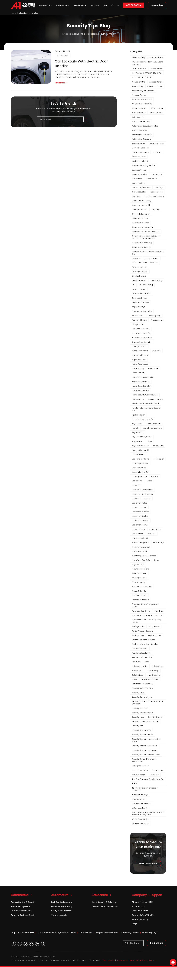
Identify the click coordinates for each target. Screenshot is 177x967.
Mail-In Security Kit (140, 538)
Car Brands (137, 179)
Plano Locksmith (139, 573)
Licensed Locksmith (140, 450)
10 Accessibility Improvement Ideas (147, 57)
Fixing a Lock (137, 324)
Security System (155, 717)
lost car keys (137, 533)
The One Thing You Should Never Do (148, 779)
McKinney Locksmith (141, 547)
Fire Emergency (153, 315)
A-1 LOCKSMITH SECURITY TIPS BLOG (147, 73)
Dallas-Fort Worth (140, 271)
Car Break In (152, 179)
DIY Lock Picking (146, 285)
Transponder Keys (140, 794)
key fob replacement (152, 428)
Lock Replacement (140, 463)
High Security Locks (140, 355)
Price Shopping (138, 582)
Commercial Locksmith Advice (145, 231)
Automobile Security (141, 121)
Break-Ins (157, 152)
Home (13, 13)
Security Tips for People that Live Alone (146, 740)
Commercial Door (140, 218)
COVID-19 (136, 258)
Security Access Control (142, 688)
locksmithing (155, 529)
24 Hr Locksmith (139, 68)
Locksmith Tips (138, 529)
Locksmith (136, 485)
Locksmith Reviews (140, 520)
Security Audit (138, 692)
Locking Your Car (139, 476)
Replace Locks (154, 635)
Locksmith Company (141, 498)
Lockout (154, 476)
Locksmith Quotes (140, 516)
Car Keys (159, 187)
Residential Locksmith (141, 653)
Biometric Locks (157, 143)
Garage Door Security (141, 342)
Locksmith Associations (142, 489)
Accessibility (137, 86)
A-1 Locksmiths (138, 82)
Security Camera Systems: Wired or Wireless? (147, 702)
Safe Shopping (154, 675)
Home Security (138, 373)
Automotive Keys (139, 130)
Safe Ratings (137, 675)
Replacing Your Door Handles (145, 644)
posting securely (139, 577)
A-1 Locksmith (156, 68)
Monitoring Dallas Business (144, 556)
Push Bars (159, 611)
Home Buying (138, 368)
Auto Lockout (62, 55)
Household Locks (155, 399)
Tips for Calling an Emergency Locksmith (145, 789)
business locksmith (140, 161)
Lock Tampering (139, 467)
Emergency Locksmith (142, 311)
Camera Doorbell (140, 174)
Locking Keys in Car (140, 472)
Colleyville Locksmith (141, 214)
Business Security (140, 170)
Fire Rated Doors (139, 320)
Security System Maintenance (145, 721)
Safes (134, 679)
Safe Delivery (157, 666)
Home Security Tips (140, 390)
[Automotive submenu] (68, 5)
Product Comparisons (142, 586)
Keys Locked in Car (140, 445)
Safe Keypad (137, 670)
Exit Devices (137, 315)
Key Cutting (137, 423)
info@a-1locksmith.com (107, 932)
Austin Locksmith (139, 108)
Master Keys (158, 542)
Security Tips (137, 726)
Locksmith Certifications (142, 494)
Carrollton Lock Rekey (141, 200)
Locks (149, 481)
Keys (150, 441)
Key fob (135, 428)
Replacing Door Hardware (143, 640)
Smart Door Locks (140, 770)
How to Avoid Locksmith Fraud (145, 403)
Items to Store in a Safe (142, 419)
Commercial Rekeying (142, 243)
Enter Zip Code (132, 943)
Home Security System (142, 386)
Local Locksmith (139, 454)
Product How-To (139, 591)
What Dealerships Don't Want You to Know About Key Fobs (148, 813)
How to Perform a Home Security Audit (146, 409)
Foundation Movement (142, 337)
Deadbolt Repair (139, 280)
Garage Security (139, 346)
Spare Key (154, 774)
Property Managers (140, 600)
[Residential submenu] (85, 5)
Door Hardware (139, 289)
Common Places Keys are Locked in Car (148, 252)
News (156, 560)
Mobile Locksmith (139, 551)
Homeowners (138, 399)
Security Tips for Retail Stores (144, 750)
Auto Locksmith (139, 112)
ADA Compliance (154, 86)
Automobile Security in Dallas (145, 126)
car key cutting (138, 183)
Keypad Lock (137, 441)
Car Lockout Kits (139, 192)
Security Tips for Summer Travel (146, 754)
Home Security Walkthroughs (145, 395)
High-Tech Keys (139, 359)
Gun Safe (156, 351)
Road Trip (136, 662)
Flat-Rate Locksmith (141, 329)
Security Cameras (140, 708)
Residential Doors (140, 648)
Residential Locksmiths (142, 657)
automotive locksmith (142, 135)
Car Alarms (157, 174)
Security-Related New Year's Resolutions (144, 760)
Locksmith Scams (140, 525)
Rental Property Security (142, 631)
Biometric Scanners (140, 148)
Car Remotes (156, 192)
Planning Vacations (140, 569)
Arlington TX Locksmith (142, 104)
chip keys (155, 209)
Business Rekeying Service (143, 165)
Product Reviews (139, 595)
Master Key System (140, 542)
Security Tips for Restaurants (144, 746)
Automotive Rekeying (141, 139)
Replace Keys (138, 635)
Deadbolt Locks (139, 276)
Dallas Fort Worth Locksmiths (145, 263)
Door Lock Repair (139, 298)
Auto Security (138, 117)
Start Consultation (148, 863)
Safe (147, 662)
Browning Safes (139, 156)
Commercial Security (141, 247)
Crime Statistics (151, 258)
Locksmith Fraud (139, 507)
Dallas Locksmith (139, 267)
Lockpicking (137, 481)
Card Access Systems (154, 196)
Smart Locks (157, 770)
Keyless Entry (138, 432)
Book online (157, 5)
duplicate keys (138, 307)
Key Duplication (153, 423)
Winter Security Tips (140, 819)
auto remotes (156, 112)
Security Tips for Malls (141, 730)
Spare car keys (138, 774)
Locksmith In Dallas (140, 512)
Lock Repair (159, 459)
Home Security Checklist (142, 377)
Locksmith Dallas (139, 503)
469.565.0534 (133, 5)
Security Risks (138, 717)
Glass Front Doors (140, 351)
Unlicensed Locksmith (141, 803)
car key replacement (141, 187)
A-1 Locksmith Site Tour (142, 77)
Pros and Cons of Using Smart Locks (145, 605)
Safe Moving (153, 670)
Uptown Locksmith (140, 808)
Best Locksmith (138, 143)
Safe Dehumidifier (140, 666)
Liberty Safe (158, 445)
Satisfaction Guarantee (142, 684)
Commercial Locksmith (142, 227)
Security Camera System (143, 697)
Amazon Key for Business (143, 90)
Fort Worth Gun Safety (141, 333)
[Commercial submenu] (51, 5)
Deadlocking (156, 280)
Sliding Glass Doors (140, 766)
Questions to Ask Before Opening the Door (147, 621)
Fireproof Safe (157, 320)
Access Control (156, 82)
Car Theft (136, 196)
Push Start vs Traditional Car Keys (147, 615)
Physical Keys (138, 564)
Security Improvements (142, 712)
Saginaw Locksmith (149, 679)
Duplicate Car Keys (140, 302)
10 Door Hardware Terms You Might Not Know (147, 63)
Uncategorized (138, 799)
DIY (133, 285)
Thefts (134, 783)
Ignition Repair (138, 415)
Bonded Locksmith (140, 152)
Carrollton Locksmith (141, 205)
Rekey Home (153, 626)
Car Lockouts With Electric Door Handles (81, 63)
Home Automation (140, 364)
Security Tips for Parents (142, 734)
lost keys (152, 533)
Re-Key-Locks (138, 626)
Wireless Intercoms (140, 823)
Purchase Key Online (141, 611)
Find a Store (156, 942)
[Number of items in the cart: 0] (117, 5)
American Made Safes (142, 99)
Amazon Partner (139, 95)
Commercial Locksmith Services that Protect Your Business (146, 237)
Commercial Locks (140, 223)
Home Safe (153, 368)
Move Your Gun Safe (141, 560)
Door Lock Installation (141, 293)
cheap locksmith (139, 209)
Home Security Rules (141, 381)
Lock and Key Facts (140, 459)
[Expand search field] (112, 5)
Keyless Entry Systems (142, 437)
